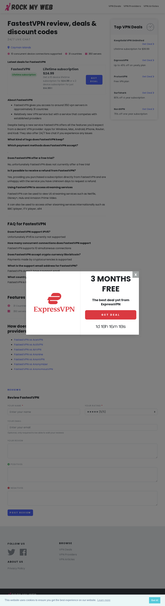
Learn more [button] (103, 600)
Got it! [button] (154, 600)
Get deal (110, 315)
